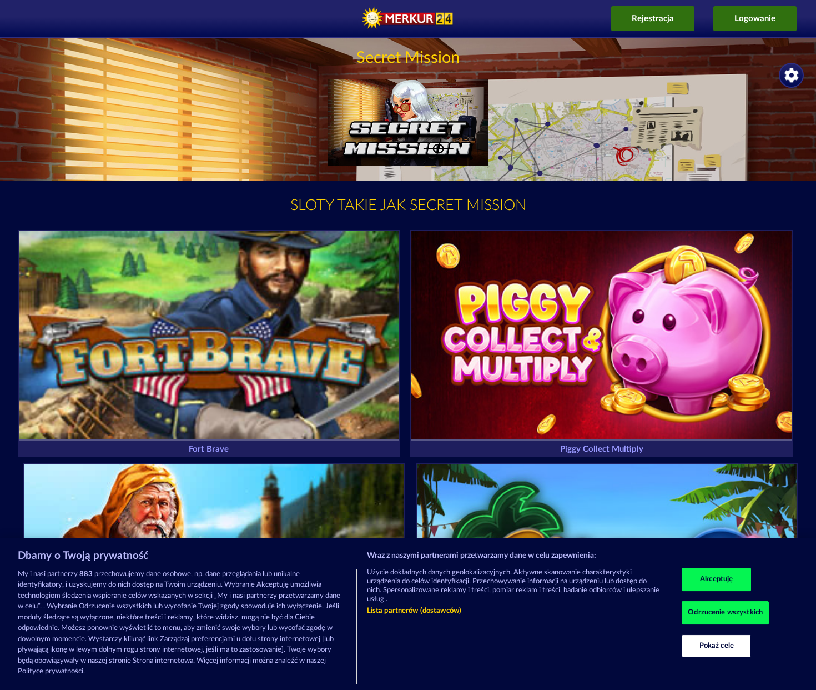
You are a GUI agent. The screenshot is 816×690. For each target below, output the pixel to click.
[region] (408, 614)
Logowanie (754, 18)
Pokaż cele (716, 645)
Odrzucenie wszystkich (725, 612)
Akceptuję (716, 579)
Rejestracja (653, 18)
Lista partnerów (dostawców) (414, 610)
